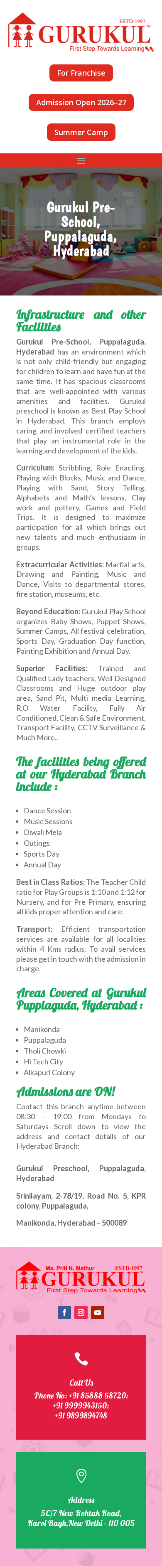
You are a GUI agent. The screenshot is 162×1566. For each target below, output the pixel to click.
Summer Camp (81, 132)
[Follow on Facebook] (64, 1312)
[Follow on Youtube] (97, 1312)
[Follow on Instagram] (81, 1312)
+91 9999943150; (81, 1406)
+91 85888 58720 (97, 1396)
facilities (94, 401)
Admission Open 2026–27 (81, 102)
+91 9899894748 (81, 1416)
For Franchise (81, 73)
